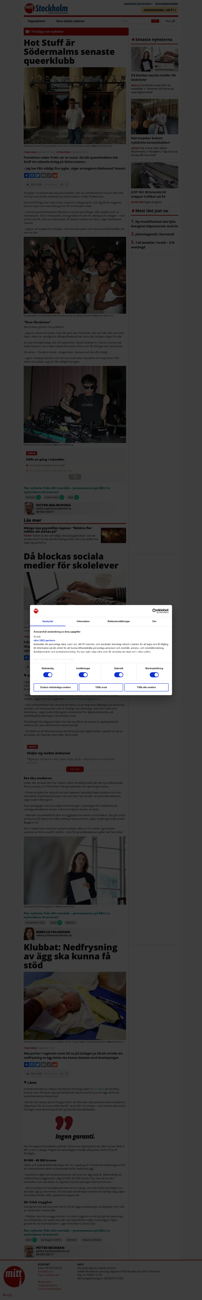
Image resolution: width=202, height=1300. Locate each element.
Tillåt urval (101, 687)
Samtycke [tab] (47, 621)
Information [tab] (83, 621)
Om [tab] (154, 621)
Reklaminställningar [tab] (119, 621)
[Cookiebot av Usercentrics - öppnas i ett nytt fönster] (155, 611)
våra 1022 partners (44, 640)
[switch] (83, 674)
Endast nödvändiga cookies (55, 687)
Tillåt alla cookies (146, 687)
